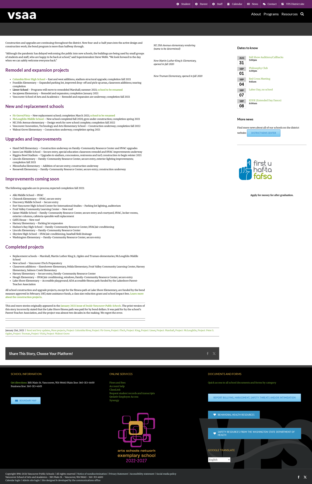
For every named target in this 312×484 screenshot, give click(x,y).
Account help (117, 386)
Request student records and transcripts (132, 393)
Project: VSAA (38, 333)
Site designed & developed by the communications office (71, 480)
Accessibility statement (142, 473)
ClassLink (114, 389)
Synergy (114, 400)
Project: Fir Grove (101, 330)
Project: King (133, 330)
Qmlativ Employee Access (123, 396)
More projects (58, 330)
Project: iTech (118, 330)
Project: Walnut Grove (58, 333)
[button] (302, 13)
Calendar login (12, 480)
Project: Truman (21, 333)
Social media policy (166, 473)
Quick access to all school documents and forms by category (242, 382)
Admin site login (31, 480)
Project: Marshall (165, 330)
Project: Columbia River (78, 330)
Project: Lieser (148, 330)
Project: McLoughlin (186, 330)
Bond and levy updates (38, 330)
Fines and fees (117, 382)
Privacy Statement (118, 473)
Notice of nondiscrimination (92, 473)
